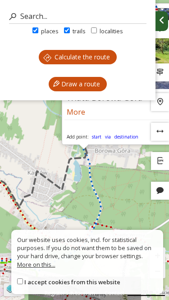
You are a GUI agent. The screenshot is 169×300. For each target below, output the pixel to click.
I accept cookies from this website (72, 282)
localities (110, 31)
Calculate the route (81, 57)
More (76, 112)
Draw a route (79, 84)
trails (78, 31)
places (49, 31)
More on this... (36, 264)
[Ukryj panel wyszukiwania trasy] (161, 21)
